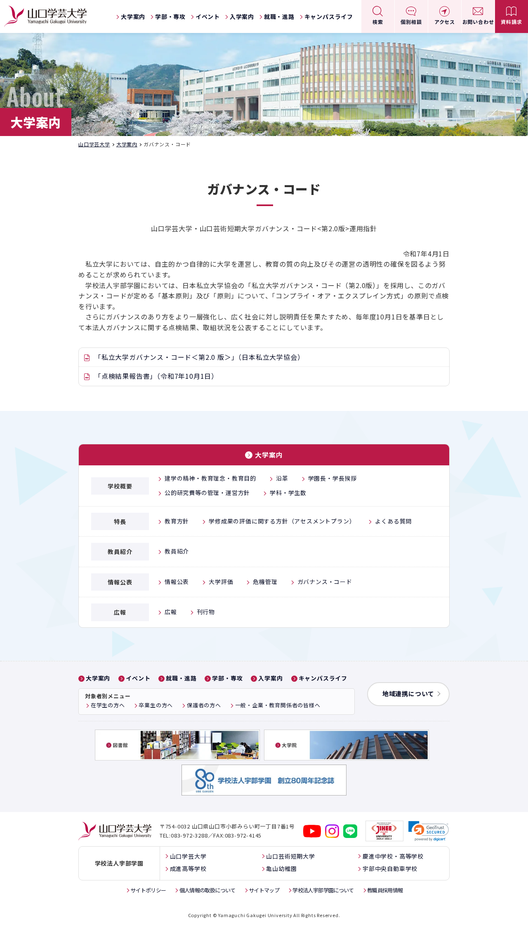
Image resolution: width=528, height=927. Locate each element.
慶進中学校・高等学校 (393, 856)
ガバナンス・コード (324, 581)
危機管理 (265, 581)
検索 (377, 21)
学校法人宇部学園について (323, 890)
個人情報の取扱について (207, 890)
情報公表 (177, 581)
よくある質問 (393, 521)
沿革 (282, 478)
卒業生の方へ (156, 705)
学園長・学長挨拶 (332, 478)
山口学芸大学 (94, 144)
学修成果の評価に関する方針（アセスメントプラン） (282, 521)
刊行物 (206, 612)
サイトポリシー (148, 890)
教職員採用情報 (385, 890)
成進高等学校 (188, 868)
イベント (208, 16)
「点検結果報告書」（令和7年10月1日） (156, 376)
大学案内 (133, 16)
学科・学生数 (288, 492)
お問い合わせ (478, 21)
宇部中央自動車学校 (390, 868)
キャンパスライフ (328, 16)
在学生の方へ (108, 705)
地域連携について (408, 693)
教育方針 (177, 521)
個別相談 (411, 21)
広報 (171, 612)
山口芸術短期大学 (290, 856)
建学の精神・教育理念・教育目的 (210, 478)
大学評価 (221, 581)
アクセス (444, 21)
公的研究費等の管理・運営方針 (207, 492)
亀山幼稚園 (281, 868)
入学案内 (242, 16)
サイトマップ (264, 890)
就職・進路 (279, 16)
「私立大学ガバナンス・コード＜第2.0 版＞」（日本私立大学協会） (199, 357)
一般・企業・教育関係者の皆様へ (278, 705)
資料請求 (511, 21)
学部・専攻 (170, 16)
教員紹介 (177, 551)
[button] (429, 831)
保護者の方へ (204, 705)
